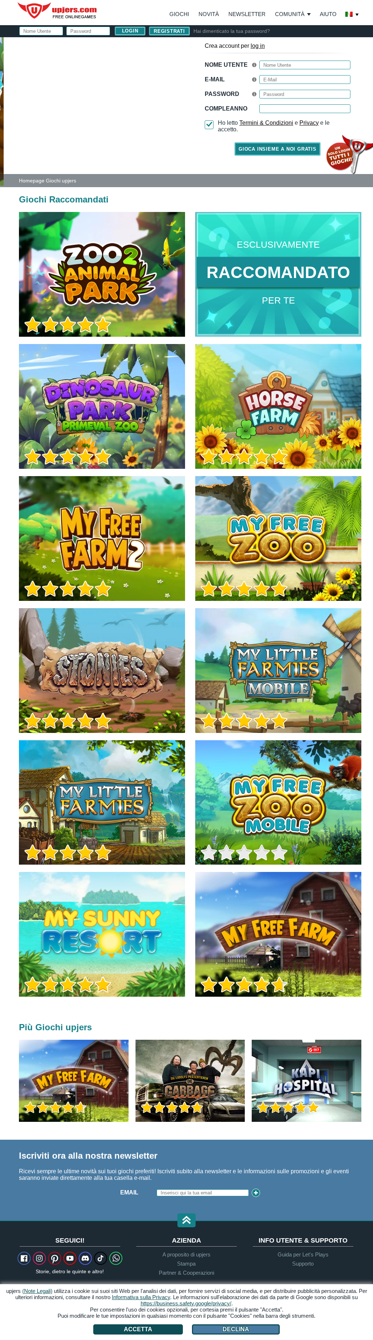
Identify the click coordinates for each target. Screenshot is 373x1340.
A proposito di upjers (186, 1254)
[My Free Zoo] (278, 538)
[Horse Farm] (278, 406)
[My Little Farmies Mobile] (278, 670)
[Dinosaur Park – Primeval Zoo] (102, 406)
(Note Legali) (37, 1291)
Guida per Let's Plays (303, 1254)
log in (258, 46)
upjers (57, 10)
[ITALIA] (352, 15)
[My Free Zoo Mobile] (278, 802)
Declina (236, 1329)
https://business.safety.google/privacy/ (186, 1303)
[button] (186, 1221)
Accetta (138, 1329)
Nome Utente (226, 65)
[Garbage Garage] (190, 1081)
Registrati (169, 31)
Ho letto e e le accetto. (274, 126)
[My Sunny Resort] (102, 934)
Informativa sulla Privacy (141, 1297)
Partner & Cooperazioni (186, 1273)
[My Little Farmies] (102, 802)
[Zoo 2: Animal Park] (2, 111)
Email (129, 1192)
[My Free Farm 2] (102, 538)
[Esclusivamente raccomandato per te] (278, 274)
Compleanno (226, 108)
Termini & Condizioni (266, 123)
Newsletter (247, 14)
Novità (209, 14)
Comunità (290, 14)
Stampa (186, 1263)
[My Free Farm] (278, 934)
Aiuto (328, 14)
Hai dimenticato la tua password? (231, 31)
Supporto (303, 1263)
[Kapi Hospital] (306, 1081)
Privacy (309, 123)
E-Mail (215, 79)
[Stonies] (102, 670)
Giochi (179, 14)
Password (222, 94)
